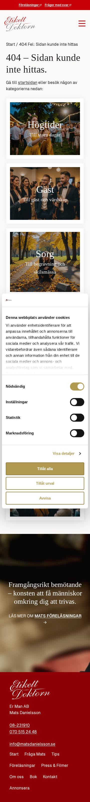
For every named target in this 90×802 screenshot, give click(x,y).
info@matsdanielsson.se (32, 744)
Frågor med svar (57, 5)
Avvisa (45, 498)
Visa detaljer (63, 453)
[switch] (77, 402)
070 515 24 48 (23, 731)
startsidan (27, 82)
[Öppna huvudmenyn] (58, 24)
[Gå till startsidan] (17, 23)
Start (10, 44)
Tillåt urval (45, 483)
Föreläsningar (29, 5)
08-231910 (20, 725)
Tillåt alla (45, 469)
